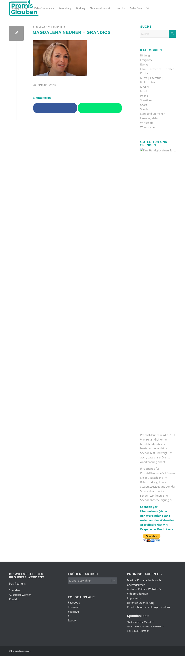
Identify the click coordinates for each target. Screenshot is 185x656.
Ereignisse (146, 60)
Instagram (74, 607)
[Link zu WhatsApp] (32, 24)
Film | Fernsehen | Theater (157, 69)
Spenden (14, 590)
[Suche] (147, 8)
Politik (144, 96)
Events (144, 64)
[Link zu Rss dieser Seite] (37, 24)
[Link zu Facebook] (10, 24)
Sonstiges (146, 100)
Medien (145, 87)
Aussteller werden (20, 594)
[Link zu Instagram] (15, 24)
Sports (144, 109)
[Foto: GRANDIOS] (16, 33)
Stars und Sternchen (152, 113)
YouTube (73, 611)
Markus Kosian (47, 85)
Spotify (72, 620)
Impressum (134, 598)
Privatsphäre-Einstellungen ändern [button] (148, 607)
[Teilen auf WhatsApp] (100, 108)
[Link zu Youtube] (21, 24)
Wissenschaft (148, 127)
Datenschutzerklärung (140, 602)
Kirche (144, 73)
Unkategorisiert (149, 118)
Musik (144, 91)
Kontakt (14, 599)
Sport (143, 105)
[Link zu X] (26, 24)
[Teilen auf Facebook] (55, 108)
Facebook (74, 602)
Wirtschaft (146, 122)
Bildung (145, 55)
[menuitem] (20, 8)
